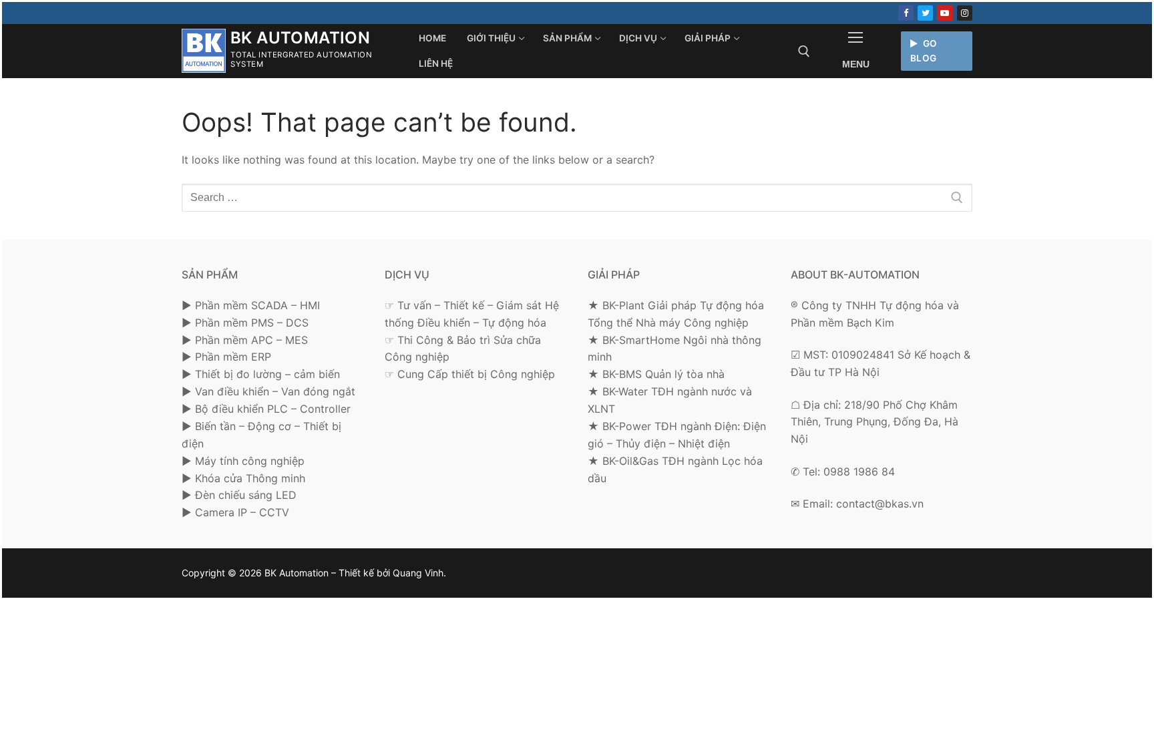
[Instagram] (964, 13)
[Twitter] (925, 13)
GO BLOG (924, 50)
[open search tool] (804, 51)
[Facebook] (906, 13)
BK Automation (300, 37)
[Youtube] (944, 13)
